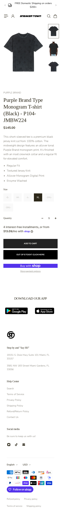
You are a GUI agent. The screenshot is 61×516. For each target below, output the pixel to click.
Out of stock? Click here (30, 255)
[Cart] (55, 16)
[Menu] (6, 16)
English (11, 464)
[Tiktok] (16, 444)
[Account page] (12, 16)
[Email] (23, 444)
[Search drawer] (48, 16)
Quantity (7, 218)
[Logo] (30, 16)
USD (25, 464)
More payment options (30, 271)
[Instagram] (9, 444)
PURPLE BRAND (12, 92)
